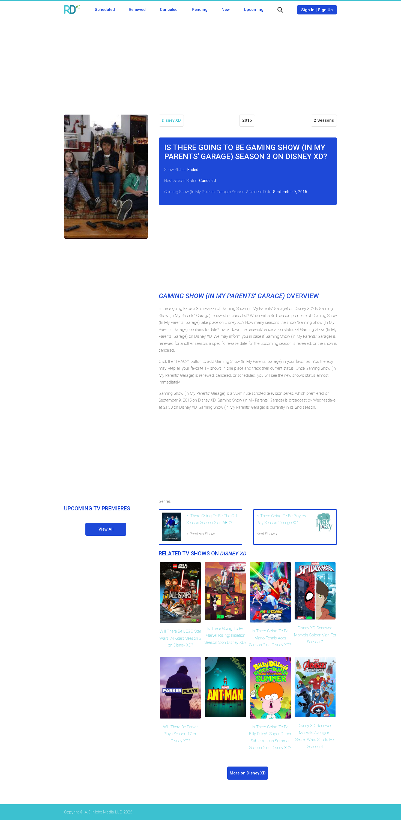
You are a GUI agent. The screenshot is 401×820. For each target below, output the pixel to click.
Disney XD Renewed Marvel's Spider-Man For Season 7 (315, 635)
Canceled (169, 9)
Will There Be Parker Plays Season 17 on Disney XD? (180, 734)
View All (105, 529)
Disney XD (171, 120)
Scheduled (105, 9)
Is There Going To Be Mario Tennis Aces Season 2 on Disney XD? (270, 638)
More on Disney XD (248, 773)
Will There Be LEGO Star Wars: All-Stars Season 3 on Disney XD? (180, 638)
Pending (200, 9)
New (226, 9)
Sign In (308, 9)
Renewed (137, 9)
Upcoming (254, 9)
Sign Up (325, 9)
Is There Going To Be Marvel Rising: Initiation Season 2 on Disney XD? (225, 635)
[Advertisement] (200, 63)
